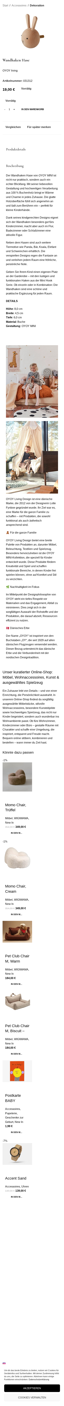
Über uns (7, 1245)
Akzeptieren (32, 1388)
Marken (7, 1334)
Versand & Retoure (13, 1275)
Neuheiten (8, 1340)
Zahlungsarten (10, 1281)
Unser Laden (10, 1251)
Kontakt (7, 1257)
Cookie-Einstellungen (14, 1310)
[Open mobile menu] (4, 3)
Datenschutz (9, 1298)
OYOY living (10, 70)
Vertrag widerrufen (13, 1316)
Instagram (12, 1364)
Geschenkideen (11, 1345)
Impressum (9, 1293)
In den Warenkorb (32, 109)
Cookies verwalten (32, 1397)
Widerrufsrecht (10, 1287)
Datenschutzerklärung (39, 1379)
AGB (5, 1304)
